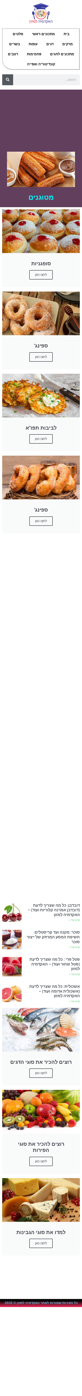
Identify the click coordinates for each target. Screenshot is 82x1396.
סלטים (18, 34)
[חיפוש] (7, 79)
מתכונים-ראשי (43, 34)
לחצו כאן (41, 357)
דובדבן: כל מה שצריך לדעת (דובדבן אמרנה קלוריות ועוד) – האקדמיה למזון (54, 910)
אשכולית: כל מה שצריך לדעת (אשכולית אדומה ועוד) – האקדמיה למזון (54, 991)
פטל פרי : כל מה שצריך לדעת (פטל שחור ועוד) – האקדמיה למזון (55, 964)
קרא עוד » (74, 920)
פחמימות (34, 54)
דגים (50, 44)
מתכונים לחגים (62, 54)
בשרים (14, 44)
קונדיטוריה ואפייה (41, 64)
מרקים (67, 44)
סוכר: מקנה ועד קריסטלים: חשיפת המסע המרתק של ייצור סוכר (53, 937)
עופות (33, 44)
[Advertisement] (41, 118)
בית (66, 34)
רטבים (13, 54)
